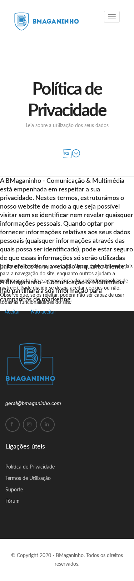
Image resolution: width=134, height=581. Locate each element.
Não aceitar (43, 312)
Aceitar (12, 312)
